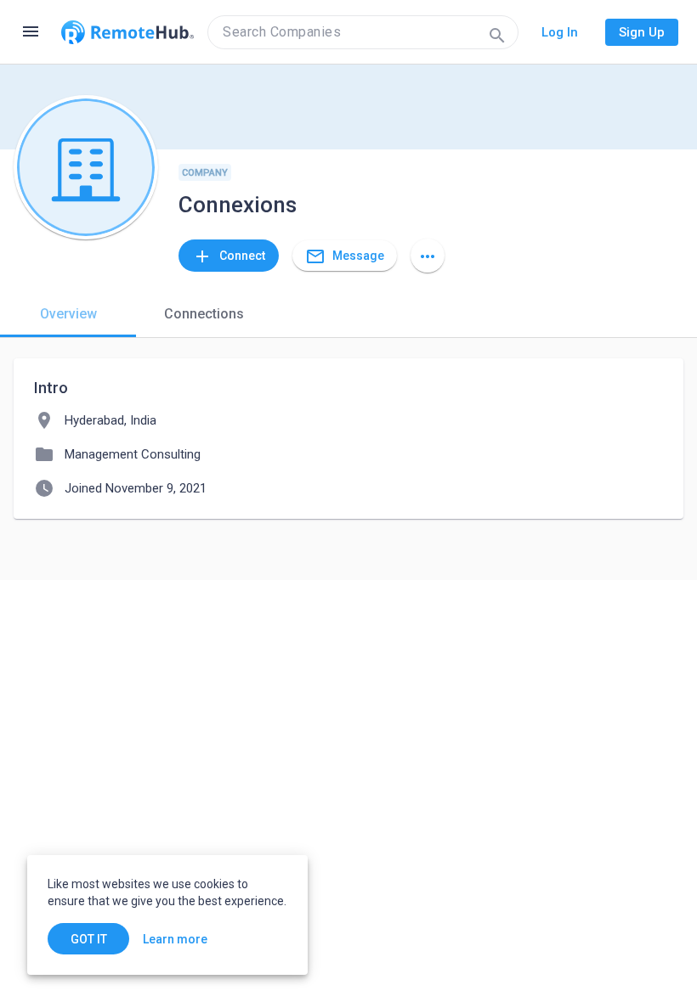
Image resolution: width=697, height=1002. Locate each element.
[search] (362, 32)
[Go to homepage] (127, 32)
